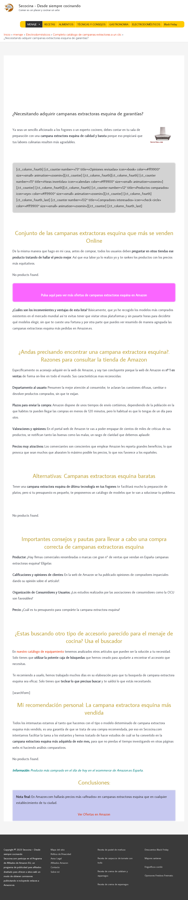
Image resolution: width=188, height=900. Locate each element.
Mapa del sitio (58, 849)
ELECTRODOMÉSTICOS (146, 24)
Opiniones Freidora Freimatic (159, 875)
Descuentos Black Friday (157, 849)
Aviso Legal (56, 858)
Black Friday (170, 24)
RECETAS (49, 24)
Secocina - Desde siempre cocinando (50, 5)
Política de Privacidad (61, 854)
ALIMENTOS (66, 24)
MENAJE (32, 24)
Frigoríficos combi (153, 866)
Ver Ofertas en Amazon (94, 814)
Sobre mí (55, 871)
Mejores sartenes (153, 858)
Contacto (55, 867)
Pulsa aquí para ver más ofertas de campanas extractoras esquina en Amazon (94, 295)
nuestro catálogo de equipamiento (40, 651)
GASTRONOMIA (118, 24)
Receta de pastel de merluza (111, 849)
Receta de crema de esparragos (113, 884)
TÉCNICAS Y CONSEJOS (91, 24)
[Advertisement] (94, 83)
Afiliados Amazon (59, 862)
